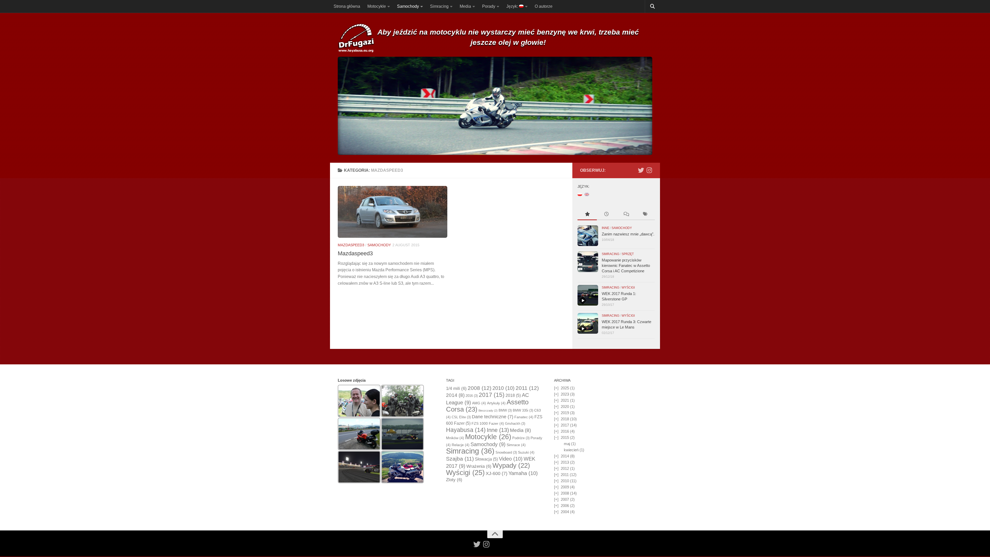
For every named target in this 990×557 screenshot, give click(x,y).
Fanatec (523, 417)
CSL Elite (461, 417)
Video (511, 459)
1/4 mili (456, 388)
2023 (565, 394)
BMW (505, 410)
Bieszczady (488, 410)
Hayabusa (466, 430)
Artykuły (496, 403)
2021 (565, 400)
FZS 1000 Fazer (488, 423)
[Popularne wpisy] (587, 214)
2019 (565, 413)
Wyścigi (628, 287)
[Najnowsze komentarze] (626, 214)
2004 (565, 512)
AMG (479, 403)
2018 (513, 395)
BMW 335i (523, 410)
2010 (503, 388)
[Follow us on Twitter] (641, 170)
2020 (565, 406)
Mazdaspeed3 (351, 245)
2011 (527, 388)
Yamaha (523, 473)
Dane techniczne (492, 416)
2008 (479, 388)
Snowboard (506, 452)
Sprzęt (628, 254)
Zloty (454, 479)
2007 (565, 499)
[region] (495, 106)
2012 (565, 468)
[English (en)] (586, 194)
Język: (512, 6)
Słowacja (486, 459)
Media (465, 6)
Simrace (516, 445)
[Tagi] (645, 214)
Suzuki (526, 452)
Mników (455, 438)
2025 (565, 388)
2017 (492, 394)
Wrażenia (478, 466)
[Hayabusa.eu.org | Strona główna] (356, 38)
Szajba (460, 459)
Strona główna (347, 6)
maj (567, 443)
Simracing (439, 6)
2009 (565, 487)
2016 (472, 396)
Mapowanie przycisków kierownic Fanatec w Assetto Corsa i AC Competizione (626, 265)
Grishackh (515, 423)
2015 (565, 437)
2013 (565, 462)
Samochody (408, 6)
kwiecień (571, 450)
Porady (488, 6)
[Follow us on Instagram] (649, 170)
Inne (605, 228)
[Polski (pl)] (580, 194)
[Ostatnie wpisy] (606, 214)
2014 (455, 395)
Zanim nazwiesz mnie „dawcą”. (628, 234)
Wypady (511, 465)
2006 (565, 505)
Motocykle (376, 6)
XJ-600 (496, 473)
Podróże (521, 438)
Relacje (460, 445)
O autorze (543, 6)
